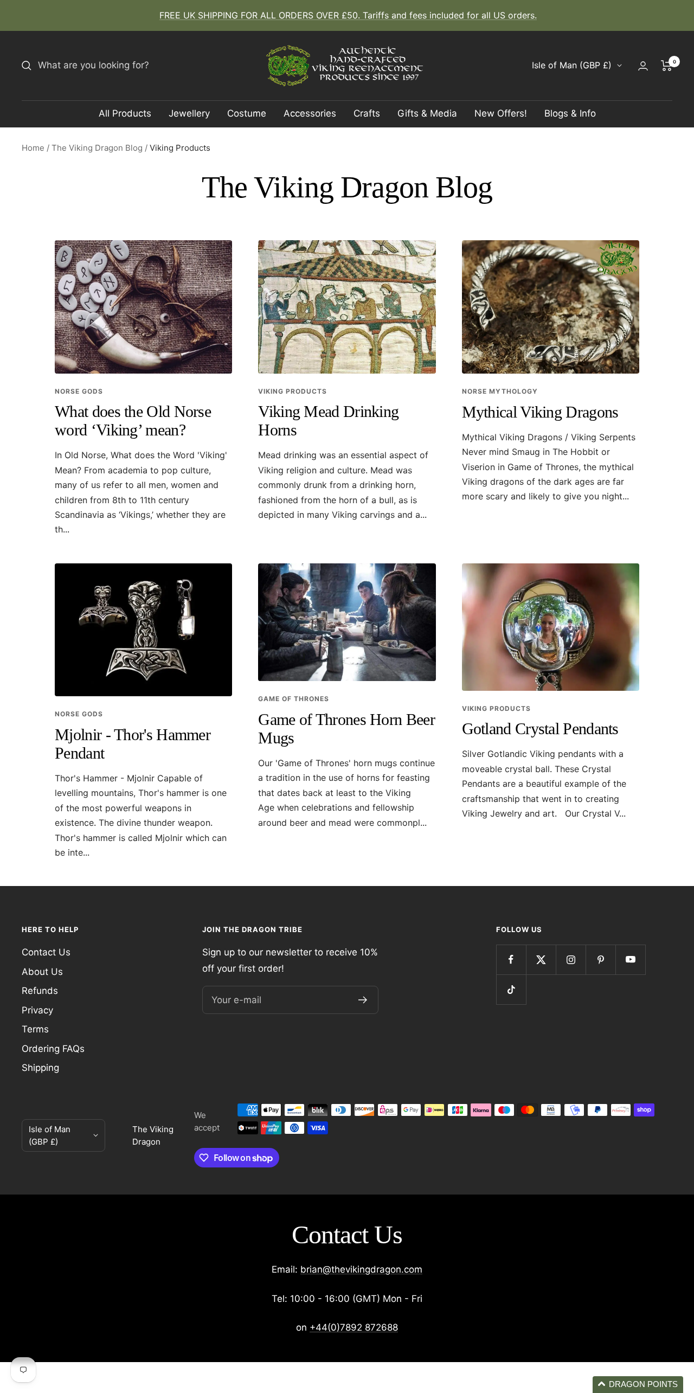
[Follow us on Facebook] (511, 959)
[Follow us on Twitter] (541, 959)
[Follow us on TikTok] (511, 989)
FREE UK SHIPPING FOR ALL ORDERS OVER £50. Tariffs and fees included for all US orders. (348, 15)
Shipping (40, 1067)
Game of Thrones (293, 699)
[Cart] (666, 65)
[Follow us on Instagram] (571, 959)
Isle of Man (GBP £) (572, 65)
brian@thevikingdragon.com (361, 1269)
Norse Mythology (500, 391)
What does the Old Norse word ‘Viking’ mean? (133, 420)
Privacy (37, 1010)
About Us (42, 971)
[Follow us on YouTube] (630, 959)
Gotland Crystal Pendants (540, 728)
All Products (125, 113)
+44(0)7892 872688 (354, 1327)
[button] (638, 1384)
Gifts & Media (427, 113)
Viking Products (292, 391)
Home (33, 148)
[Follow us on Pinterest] (600, 959)
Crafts (367, 113)
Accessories (310, 113)
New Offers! (500, 113)
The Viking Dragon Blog (97, 148)
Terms (35, 1029)
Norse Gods (79, 391)
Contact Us (46, 952)
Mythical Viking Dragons (540, 412)
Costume (246, 113)
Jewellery (189, 113)
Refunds (40, 990)
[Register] (363, 1000)
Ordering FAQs (53, 1048)
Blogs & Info (570, 113)
